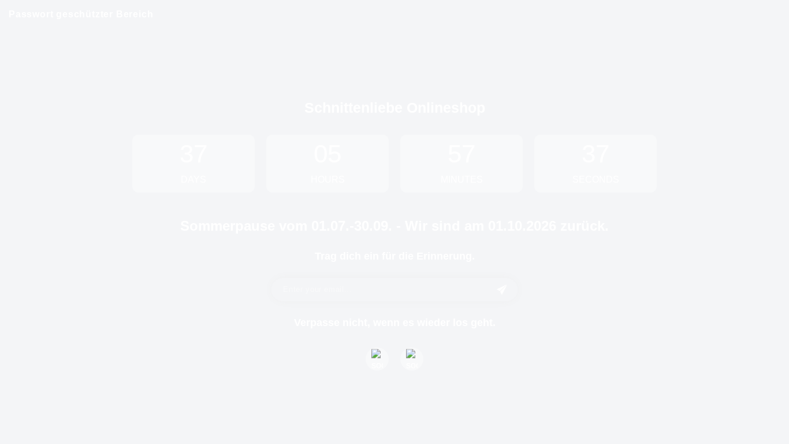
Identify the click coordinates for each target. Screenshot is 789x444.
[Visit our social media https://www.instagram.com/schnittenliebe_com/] (411, 359)
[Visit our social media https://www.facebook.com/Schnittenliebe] (377, 359)
